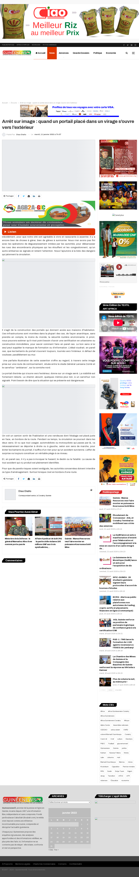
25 (57, 842)
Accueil (41, 53)
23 (87, 837)
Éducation (114, 780)
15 (82, 833)
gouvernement (122, 744)
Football (111, 744)
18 (58, 837)
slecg (102, 776)
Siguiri (129, 771)
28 (76, 842)
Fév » (56, 850)
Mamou (122, 762)
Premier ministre (129, 767)
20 (69, 837)
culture (119, 739)
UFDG (120, 776)
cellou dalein (115, 730)
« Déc (50, 850)
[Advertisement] (69, 80)
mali (118, 757)
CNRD (125, 730)
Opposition (115, 767)
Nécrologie (36, 45)
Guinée (116, 748)
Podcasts (111, 286)
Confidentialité (75, 864)
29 (81, 842)
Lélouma (110, 757)
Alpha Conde (105, 725)
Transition (111, 776)
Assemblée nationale (120, 725)
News (52, 53)
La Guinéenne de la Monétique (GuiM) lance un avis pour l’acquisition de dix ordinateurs (118, 562)
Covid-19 (103, 739)
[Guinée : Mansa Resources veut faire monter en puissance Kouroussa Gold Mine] (78, 526)
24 (51, 842)
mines (130, 762)
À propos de (7, 864)
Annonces (64, 53)
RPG (102, 771)
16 (88, 833)
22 (81, 837)
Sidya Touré (119, 771)
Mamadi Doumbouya (108, 762)
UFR (128, 776)
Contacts (62, 864)
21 (76, 837)
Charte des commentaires (44, 864)
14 (76, 833)
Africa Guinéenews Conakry (110, 721)
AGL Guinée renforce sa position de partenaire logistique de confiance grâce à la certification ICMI (117, 625)
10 (51, 833)
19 (63, 837)
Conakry (128, 734)
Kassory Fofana (115, 753)
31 (51, 846)
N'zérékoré (104, 767)
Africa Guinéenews (107, 716)
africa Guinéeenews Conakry (118, 711)
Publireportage (8, 45)
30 (87, 842)
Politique (97, 53)
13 (69, 833)
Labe (102, 757)
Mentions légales (22, 864)
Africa (102, 711)
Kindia (126, 753)
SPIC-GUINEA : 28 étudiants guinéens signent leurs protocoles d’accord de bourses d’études (118, 582)
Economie (111, 53)
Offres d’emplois (23, 45)
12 (63, 833)
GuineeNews (103, 286)
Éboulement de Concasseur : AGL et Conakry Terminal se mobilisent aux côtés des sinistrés (116, 520)
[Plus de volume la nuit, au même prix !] (105, 682)
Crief (112, 739)
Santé (109, 771)
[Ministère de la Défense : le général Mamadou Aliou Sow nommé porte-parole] (18, 526)
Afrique (126, 721)
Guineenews (105, 748)
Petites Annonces (49, 45)
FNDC (102, 744)
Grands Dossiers (81, 53)
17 (51, 837)
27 (70, 842)
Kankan (103, 753)
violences (103, 780)
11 (57, 833)
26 (63, 842)
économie (125, 780)
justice (124, 748)
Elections (129, 739)
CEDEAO (103, 730)
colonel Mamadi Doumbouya (110, 734)
